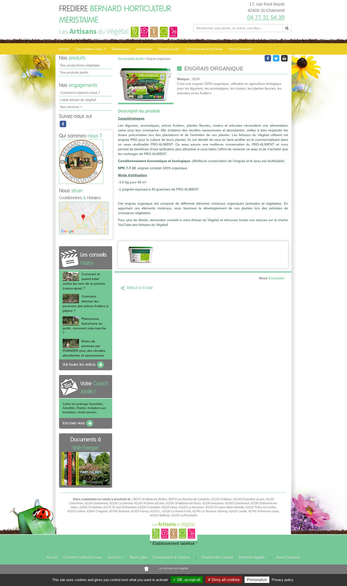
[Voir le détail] (71, 276)
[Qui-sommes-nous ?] (81, 161)
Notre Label (138, 557)
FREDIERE (115, 14)
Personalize (257, 580)
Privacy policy (282, 580)
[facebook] (63, 123)
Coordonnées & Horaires (204, 49)
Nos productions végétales (80, 65)
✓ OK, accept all (186, 580)
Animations (144, 49)
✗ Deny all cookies (224, 580)
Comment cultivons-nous (82, 557)
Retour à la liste (140, 288)
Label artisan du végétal (78, 100)
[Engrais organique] (146, 85)
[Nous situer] (84, 218)
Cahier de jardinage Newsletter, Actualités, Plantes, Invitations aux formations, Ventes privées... (84, 408)
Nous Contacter (240, 49)
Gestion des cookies (217, 557)
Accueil (64, 49)
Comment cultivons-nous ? (80, 93)
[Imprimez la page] (284, 58)
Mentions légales (252, 557)
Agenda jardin (169, 49)
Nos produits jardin (74, 72)
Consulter (271, 278)
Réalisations (121, 49)
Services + (115, 557)
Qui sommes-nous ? (90, 49)
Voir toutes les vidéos (80, 364)
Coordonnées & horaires (171, 557)
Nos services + (71, 107)
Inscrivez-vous (74, 423)
